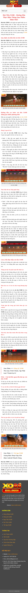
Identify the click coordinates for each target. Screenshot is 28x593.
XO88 (3, 495)
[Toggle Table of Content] (24, 11)
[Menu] (2, 2)
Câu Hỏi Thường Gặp (9, 539)
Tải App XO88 (18, 453)
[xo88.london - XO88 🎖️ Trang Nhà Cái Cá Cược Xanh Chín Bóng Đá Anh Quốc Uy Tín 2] (14, 2)
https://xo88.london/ (16, 505)
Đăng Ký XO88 (18, 368)
